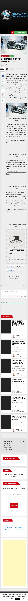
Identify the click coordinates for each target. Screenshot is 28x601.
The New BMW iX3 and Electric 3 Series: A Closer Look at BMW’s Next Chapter (18, 323)
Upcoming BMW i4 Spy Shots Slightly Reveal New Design (19, 398)
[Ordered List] (10, 296)
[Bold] (2, 296)
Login (25, 286)
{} (19, 296)
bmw (10, 276)
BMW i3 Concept (19, 276)
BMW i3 (13, 276)
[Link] (17, 296)
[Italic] (4, 296)
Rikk (6, 64)
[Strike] (8, 296)
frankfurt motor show (14, 278)
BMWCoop (8, 462)
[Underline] (6, 296)
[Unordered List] (12, 296)
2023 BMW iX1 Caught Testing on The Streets (18, 380)
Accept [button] (17, 598)
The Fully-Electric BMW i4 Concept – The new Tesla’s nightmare (19, 417)
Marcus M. (18, 335)
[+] (21, 296)
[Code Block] (15, 296)
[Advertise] (8, 524)
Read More (24, 599)
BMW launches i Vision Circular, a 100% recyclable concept (18, 362)
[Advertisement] (14, 563)
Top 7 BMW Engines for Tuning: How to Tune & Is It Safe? (19, 343)
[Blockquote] (13, 296)
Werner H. (18, 391)
